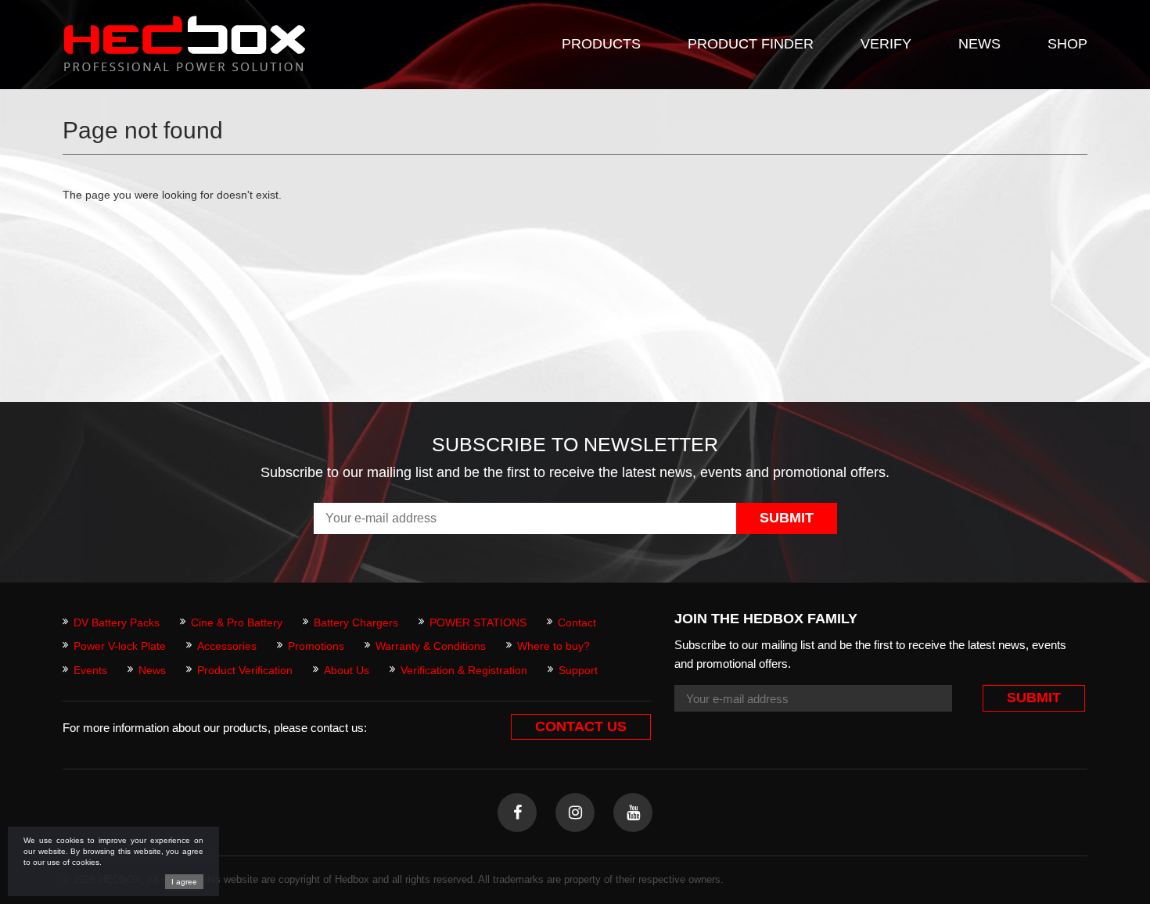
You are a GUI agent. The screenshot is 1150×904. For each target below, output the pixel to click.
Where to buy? (553, 646)
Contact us (581, 726)
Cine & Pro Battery (236, 622)
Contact (577, 622)
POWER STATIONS (477, 622)
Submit (787, 518)
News (152, 670)
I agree (184, 881)
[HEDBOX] (185, 43)
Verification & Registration (464, 670)
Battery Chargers (356, 622)
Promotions (316, 646)
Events (90, 670)
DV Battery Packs (117, 622)
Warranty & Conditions (431, 646)
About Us (346, 670)
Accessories (227, 646)
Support (578, 670)
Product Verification (245, 670)
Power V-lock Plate (120, 646)
